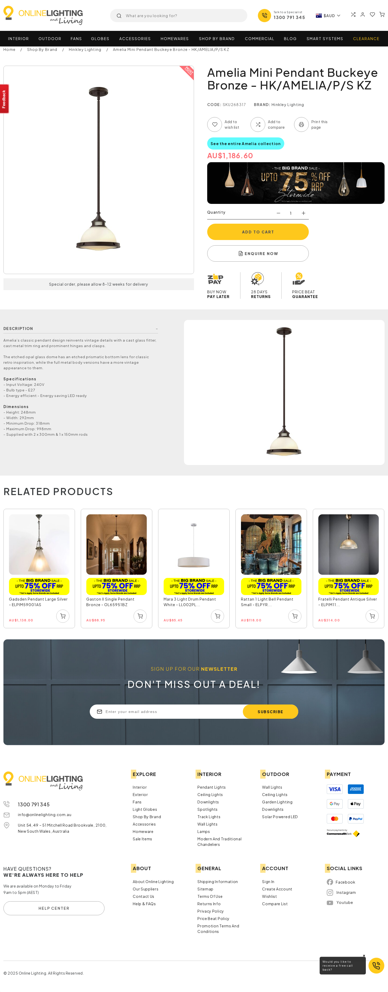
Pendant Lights (211, 787)
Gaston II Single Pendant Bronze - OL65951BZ (110, 602)
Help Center (54, 908)
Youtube (345, 902)
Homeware (143, 831)
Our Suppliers (145, 888)
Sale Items (142, 838)
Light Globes (145, 809)
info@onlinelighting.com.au (44, 814)
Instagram (346, 892)
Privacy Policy (210, 911)
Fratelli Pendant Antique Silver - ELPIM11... (347, 602)
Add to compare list (257, 124)
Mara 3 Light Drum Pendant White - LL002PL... (190, 602)
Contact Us (143, 896)
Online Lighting (43, 15)
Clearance (366, 38)
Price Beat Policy (213, 918)
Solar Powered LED (280, 816)
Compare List (275, 903)
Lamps (203, 831)
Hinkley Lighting (288, 104)
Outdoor (50, 38)
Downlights (208, 801)
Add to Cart (258, 231)
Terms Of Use (210, 896)
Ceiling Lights (210, 794)
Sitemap (205, 888)
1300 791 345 (289, 17)
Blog (290, 38)
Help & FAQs (144, 903)
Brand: (262, 104)
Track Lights (208, 816)
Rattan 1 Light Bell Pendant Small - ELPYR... (267, 602)
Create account (277, 888)
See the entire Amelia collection (246, 143)
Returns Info (209, 903)
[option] (39, 569)
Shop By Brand (147, 816)
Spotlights (207, 809)
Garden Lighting (277, 801)
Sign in (268, 881)
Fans (76, 38)
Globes (100, 38)
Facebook (346, 882)
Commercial (260, 38)
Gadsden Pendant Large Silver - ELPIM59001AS (38, 602)
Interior (18, 38)
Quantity (216, 212)
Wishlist (269, 896)
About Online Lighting (153, 881)
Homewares (175, 38)
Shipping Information (217, 881)
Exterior (140, 794)
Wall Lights (207, 824)
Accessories (135, 38)
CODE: (214, 104)
